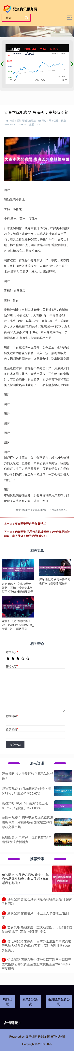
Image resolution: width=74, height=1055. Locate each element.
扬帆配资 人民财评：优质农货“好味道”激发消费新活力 (26, 839)
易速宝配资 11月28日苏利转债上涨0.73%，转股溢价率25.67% (26, 791)
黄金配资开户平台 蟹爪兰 (30, 523)
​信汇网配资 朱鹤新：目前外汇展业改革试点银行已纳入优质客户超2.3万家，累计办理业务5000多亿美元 (36, 945)
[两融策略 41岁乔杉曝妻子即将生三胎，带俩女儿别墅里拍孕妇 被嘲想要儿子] (18, 569)
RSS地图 (44, 1036)
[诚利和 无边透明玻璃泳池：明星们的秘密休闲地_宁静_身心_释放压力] (18, 606)
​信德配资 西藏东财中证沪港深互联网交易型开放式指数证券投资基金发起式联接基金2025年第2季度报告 (36, 964)
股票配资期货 (30, 1001)
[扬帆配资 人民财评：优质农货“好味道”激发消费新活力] (63, 839)
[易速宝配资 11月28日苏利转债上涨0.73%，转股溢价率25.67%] (63, 791)
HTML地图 (58, 1036)
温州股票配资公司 (59, 1001)
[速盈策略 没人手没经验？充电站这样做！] (63, 776)
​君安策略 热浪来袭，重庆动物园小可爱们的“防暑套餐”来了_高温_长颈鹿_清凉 (37, 929)
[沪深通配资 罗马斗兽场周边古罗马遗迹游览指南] (55, 567)
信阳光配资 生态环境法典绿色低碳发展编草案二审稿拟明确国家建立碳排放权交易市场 (27, 822)
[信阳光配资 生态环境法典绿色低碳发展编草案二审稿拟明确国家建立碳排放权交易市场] (63, 822)
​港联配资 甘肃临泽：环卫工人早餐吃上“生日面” (35, 915)
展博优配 (7, 1001)
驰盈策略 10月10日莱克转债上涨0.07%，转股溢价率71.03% (25, 805)
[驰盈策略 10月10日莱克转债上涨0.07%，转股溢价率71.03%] (63, 805)
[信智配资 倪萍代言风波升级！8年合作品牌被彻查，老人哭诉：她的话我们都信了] (62, 879)
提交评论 (15, 745)
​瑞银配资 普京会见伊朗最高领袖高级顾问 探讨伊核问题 (37, 901)
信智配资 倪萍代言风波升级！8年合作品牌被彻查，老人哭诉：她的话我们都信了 (37, 534)
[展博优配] (21, 8)
